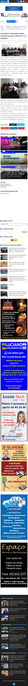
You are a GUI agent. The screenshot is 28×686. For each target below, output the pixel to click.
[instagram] (24, 1)
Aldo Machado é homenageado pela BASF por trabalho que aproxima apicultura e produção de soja (18, 250)
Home (2, 21)
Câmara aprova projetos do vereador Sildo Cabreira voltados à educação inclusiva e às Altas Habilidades (18, 293)
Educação (15, 26)
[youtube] (26, 1)
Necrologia (11, 284)
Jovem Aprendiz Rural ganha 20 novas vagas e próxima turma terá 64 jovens (17, 629)
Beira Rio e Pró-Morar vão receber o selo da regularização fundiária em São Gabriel (17, 617)
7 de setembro (8, 26)
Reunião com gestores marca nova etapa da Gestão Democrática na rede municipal (13, 175)
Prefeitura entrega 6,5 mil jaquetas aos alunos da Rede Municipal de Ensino (14, 146)
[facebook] (18, 1)
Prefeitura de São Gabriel (8, 138)
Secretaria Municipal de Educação (13, 27)
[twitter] (21, 1)
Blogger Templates (8, 680)
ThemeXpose (22, 680)
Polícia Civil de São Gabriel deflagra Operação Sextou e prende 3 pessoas (17, 257)
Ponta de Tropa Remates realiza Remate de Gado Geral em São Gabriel (17, 264)
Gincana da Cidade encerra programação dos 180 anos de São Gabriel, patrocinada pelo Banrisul (17, 646)
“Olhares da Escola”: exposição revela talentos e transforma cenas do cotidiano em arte (18, 603)
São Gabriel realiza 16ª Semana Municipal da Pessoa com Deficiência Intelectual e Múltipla (13, 161)
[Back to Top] (14, 684)
